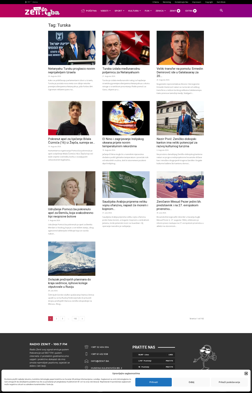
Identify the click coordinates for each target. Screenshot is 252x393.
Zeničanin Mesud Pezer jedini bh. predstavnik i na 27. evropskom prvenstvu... (179, 205)
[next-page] (82, 318)
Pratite (169, 361)
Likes (171, 354)
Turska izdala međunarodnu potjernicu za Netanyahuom (121, 70)
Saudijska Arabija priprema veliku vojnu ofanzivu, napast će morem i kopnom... (125, 205)
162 (75, 318)
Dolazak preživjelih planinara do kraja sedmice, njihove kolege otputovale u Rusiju (69, 283)
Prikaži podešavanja (229, 382)
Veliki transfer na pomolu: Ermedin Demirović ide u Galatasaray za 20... (180, 72)
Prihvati (153, 382)
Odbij (191, 382)
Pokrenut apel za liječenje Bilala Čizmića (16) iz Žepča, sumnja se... (71, 140)
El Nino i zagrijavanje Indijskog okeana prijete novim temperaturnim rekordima (123, 142)
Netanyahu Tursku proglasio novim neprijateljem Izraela (71, 70)
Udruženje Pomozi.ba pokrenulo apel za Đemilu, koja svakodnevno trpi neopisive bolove (70, 212)
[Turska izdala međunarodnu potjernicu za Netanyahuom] (126, 48)
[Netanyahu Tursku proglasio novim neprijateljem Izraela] (71, 48)
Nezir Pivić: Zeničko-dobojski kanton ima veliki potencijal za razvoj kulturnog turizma (177, 142)
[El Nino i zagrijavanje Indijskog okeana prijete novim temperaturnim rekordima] (126, 118)
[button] (246, 373)
